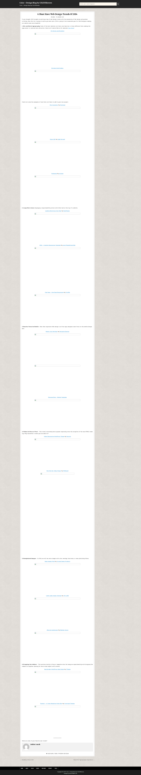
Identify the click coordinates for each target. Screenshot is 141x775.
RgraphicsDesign (64, 331)
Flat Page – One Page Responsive (54, 292)
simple (52, 753)
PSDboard (65, 471)
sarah (53, 17)
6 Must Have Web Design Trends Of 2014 (57, 14)
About (27, 768)
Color (32, 768)
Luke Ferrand (61, 139)
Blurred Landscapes (52, 630)
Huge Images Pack (50, 561)
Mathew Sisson (64, 630)
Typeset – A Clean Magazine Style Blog (51, 703)
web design (66, 753)
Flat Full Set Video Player (54, 471)
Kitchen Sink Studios (57, 68)
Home (22, 768)
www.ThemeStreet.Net (69, 245)
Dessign (69, 436)
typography (60, 753)
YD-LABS (66, 596)
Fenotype (62, 105)
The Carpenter (54, 105)
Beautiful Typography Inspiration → (84, 760)
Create (37, 768)
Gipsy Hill (53, 139)
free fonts (71, 28)
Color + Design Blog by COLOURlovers (36, 3)
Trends (56, 753)
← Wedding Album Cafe (27, 760)
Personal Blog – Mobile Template (57, 397)
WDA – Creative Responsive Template (50, 245)
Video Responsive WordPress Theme (54, 436)
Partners (44, 768)
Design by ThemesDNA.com (70, 773)
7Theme (68, 669)
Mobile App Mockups (52, 331)
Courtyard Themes (69, 703)
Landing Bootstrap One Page (53, 211)
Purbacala (54, 173)
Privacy (50, 768)
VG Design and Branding (57, 31)
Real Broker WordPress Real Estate (54, 669)
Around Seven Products (63, 561)
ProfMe (68, 292)
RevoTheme (66, 211)
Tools (55, 768)
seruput (61, 173)
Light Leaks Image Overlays (54, 596)
